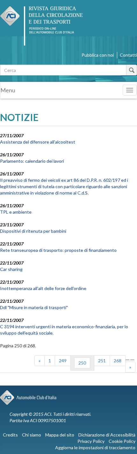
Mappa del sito (59, 434)
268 (117, 360)
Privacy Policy (91, 441)
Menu (7, 90)
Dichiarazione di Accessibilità (106, 434)
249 (63, 360)
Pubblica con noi (98, 55)
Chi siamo (31, 434)
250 (82, 362)
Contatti (128, 55)
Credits (10, 434)
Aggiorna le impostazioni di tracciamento (95, 447)
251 (102, 360)
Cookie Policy (122, 441)
